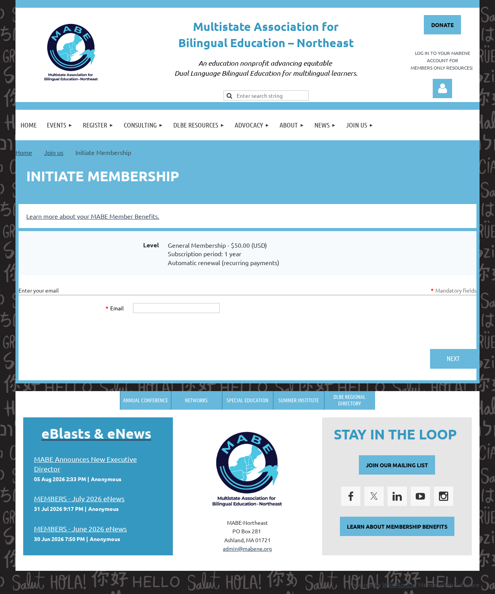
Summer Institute (298, 400)
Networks (196, 400)
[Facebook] (350, 496)
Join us (53, 152)
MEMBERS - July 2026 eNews (79, 498)
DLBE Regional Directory (349, 400)
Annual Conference (145, 400)
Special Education (247, 400)
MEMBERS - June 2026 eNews (80, 528)
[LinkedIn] (397, 496)
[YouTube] (420, 496)
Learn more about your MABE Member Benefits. (92, 216)
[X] (374, 496)
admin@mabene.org (247, 548)
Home (23, 152)
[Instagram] (443, 496)
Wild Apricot (399, 584)
